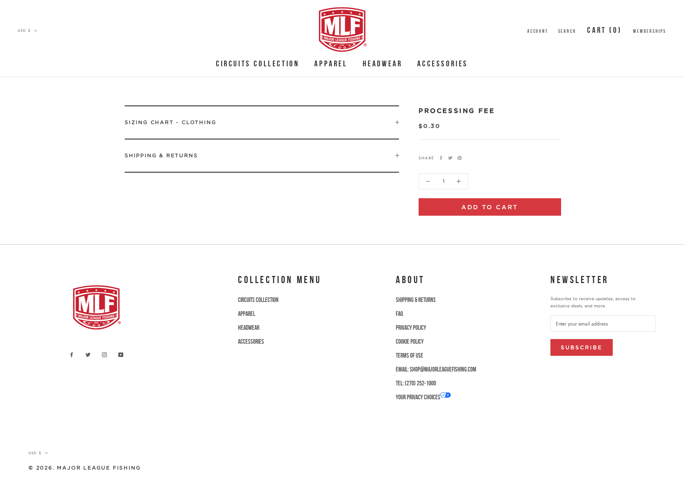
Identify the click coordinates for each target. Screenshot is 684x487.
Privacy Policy (411, 327)
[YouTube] (120, 354)
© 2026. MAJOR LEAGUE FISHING (84, 468)
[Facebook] (441, 158)
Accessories (442, 63)
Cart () (604, 30)
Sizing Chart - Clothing (170, 122)
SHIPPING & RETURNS (416, 299)
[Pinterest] (459, 158)
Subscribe (581, 347)
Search (567, 31)
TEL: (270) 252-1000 (416, 383)
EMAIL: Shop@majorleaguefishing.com (436, 369)
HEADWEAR (383, 63)
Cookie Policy (410, 341)
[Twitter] (450, 158)
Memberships (649, 31)
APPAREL (330, 63)
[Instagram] (104, 354)
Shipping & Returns (161, 155)
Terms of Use (409, 355)
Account (537, 31)
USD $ (24, 30)
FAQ (399, 313)
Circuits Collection (257, 63)
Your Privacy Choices (418, 397)
